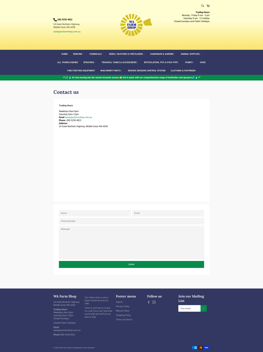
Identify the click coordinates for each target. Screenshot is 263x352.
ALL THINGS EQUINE (67, 62)
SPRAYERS (89, 62)
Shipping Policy (123, 315)
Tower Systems (89, 348)
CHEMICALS (95, 54)
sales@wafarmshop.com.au (67, 31)
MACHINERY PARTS (111, 70)
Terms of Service (124, 319)
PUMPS (189, 62)
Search (119, 302)
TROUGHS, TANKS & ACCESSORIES (119, 62)
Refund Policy (122, 310)
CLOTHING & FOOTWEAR (183, 70)
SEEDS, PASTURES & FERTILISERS (126, 54)
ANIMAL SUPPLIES (190, 54)
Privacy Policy (122, 306)
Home (65, 54)
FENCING (78, 54)
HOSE (202, 62)
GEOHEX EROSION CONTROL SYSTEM (146, 70)
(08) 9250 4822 (67, 334)
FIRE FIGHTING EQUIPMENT (81, 70)
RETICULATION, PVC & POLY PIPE (161, 62)
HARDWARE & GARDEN (162, 54)
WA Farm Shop (65, 348)
